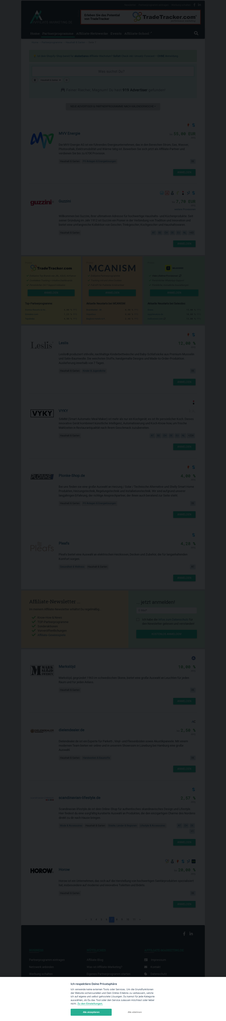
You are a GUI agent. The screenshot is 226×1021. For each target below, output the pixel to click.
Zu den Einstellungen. (90, 1003)
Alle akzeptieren (91, 1012)
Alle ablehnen (135, 1012)
